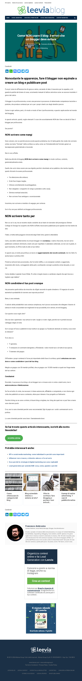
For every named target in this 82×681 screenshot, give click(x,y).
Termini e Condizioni (31, 665)
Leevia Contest (39, 3)
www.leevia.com (34, 662)
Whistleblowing (54, 673)
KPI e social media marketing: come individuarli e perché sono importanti (36, 454)
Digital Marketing (17, 17)
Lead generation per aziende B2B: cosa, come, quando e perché (33, 466)
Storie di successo (17, 3)
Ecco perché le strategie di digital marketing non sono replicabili (33, 462)
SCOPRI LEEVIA (14, 438)
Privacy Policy (43, 665)
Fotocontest (48, 3)
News (8, 17)
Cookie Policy (53, 665)
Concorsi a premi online (31, 17)
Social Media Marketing (47, 17)
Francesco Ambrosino (48, 44)
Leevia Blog (11, 670)
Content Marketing (62, 17)
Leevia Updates (28, 3)
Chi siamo (8, 3)
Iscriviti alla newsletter (38, 670)
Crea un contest (41, 581)
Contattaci (52, 670)
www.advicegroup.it (46, 662)
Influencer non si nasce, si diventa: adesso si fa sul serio (30, 458)
